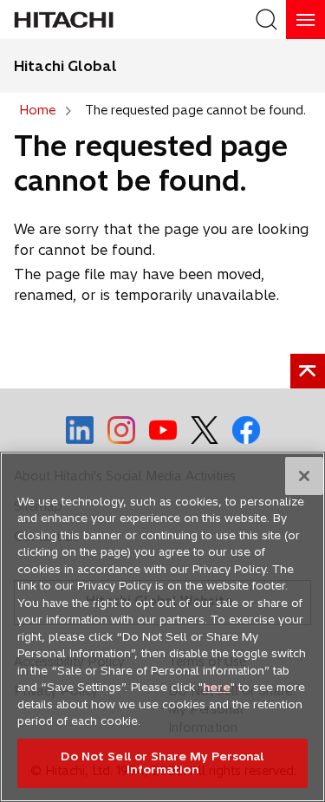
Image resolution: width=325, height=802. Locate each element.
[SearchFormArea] (266, 19)
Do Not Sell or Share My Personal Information (162, 763)
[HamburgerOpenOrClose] (305, 19)
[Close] (304, 476)
